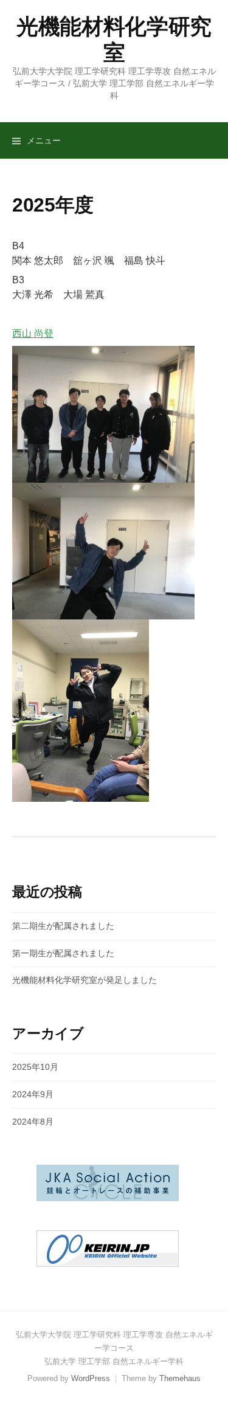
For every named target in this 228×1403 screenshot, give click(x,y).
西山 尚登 (33, 333)
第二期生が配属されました (63, 926)
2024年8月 (33, 1121)
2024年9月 (33, 1094)
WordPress (90, 1378)
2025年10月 (35, 1067)
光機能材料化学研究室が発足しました (84, 980)
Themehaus (180, 1378)
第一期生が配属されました (63, 953)
